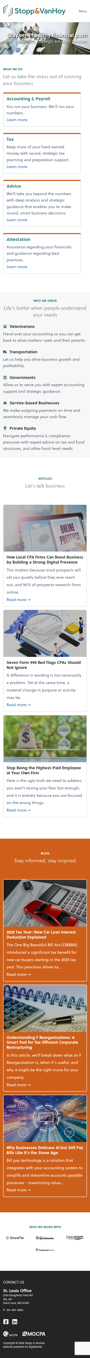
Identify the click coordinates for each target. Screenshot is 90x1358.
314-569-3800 (15, 1310)
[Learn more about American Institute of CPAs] (10, 1334)
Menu (83, 11)
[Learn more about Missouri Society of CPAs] (33, 1334)
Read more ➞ (45, 599)
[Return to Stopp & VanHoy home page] (34, 11)
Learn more (35, 119)
